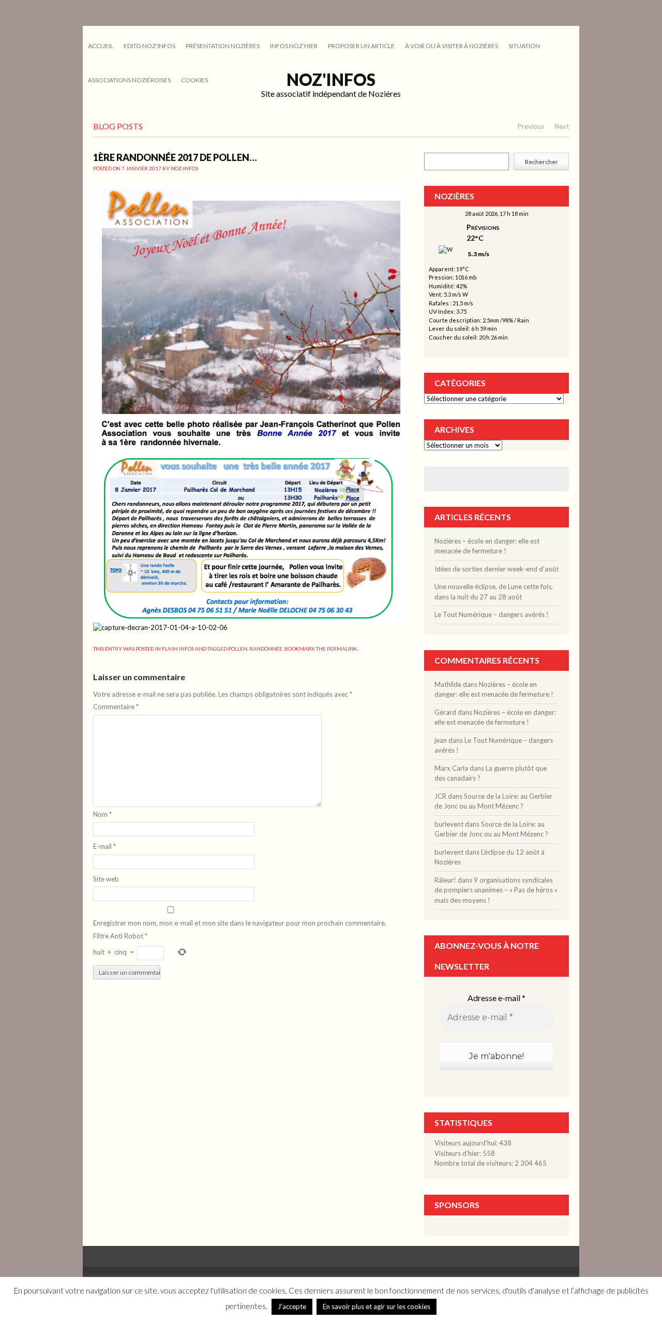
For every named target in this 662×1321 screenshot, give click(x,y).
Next (561, 126)
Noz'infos (331, 79)
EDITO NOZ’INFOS (149, 46)
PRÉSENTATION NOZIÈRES (223, 46)
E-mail (104, 846)
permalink (342, 648)
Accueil (100, 46)
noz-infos (184, 168)
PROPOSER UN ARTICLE (361, 46)
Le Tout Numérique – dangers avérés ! (491, 614)
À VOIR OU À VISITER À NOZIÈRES (451, 46)
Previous (531, 126)
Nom (102, 814)
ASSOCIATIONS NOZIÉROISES (129, 80)
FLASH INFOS (178, 648)
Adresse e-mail (496, 998)
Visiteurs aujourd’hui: (466, 1143)
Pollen (237, 648)
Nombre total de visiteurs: (474, 1163)
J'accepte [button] (292, 1306)
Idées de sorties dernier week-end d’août (496, 569)
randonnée (265, 648)
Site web (106, 879)
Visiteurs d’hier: (458, 1153)
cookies (194, 80)
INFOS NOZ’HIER (294, 46)
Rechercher (541, 162)
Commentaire (116, 706)
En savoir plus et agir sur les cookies (376, 1306)
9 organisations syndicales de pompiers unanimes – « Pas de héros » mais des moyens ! (496, 890)
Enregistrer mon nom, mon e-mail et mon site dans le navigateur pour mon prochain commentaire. (239, 923)
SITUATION (524, 46)
